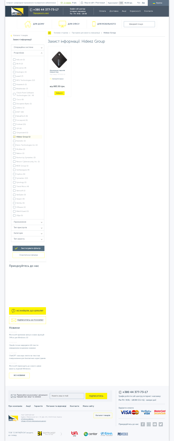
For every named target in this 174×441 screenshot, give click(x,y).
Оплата (102, 11)
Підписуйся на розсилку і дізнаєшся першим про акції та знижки (32, 396)
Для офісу (73, 24)
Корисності (135, 11)
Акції (124, 11)
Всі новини (19, 375)
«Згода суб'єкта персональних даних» (33, 421)
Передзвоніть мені (41, 13)
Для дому (38, 24)
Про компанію (15, 406)
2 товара (67, 3)
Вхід (89, 3)
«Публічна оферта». (27, 419)
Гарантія (38, 406)
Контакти (148, 11)
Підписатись (96, 396)
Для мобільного (106, 24)
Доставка (113, 11)
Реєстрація (100, 3)
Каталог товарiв (20, 36)
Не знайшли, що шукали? (29, 311)
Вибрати (59, 93)
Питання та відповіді (56, 406)
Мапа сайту (88, 406)
